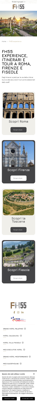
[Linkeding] (22, 312)
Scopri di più (18, 130)
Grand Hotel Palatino (13, 329)
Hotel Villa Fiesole (12, 342)
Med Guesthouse (11, 363)
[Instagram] (18, 312)
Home (4, 41)
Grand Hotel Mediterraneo (15, 356)
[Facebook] (14, 312)
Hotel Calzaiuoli (11, 335)
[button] (3, 23)
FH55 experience (15, 41)
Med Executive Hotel (12, 349)
